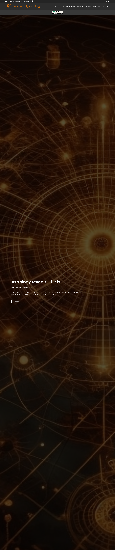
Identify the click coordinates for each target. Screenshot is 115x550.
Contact (108, 6)
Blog (103, 6)
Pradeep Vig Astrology (27, 6)
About (59, 6)
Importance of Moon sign (69, 6)
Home (54, 6)
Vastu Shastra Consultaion (84, 6)
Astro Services (96, 6)
